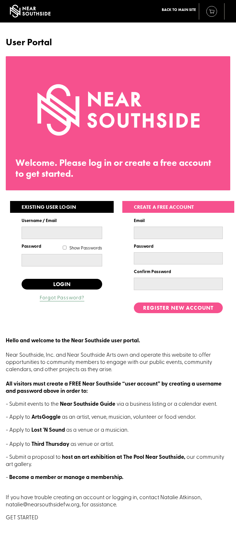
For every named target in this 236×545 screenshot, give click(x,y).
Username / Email (39, 221)
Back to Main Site (179, 9)
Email (139, 221)
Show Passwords (85, 248)
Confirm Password (152, 272)
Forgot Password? (62, 298)
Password (31, 247)
